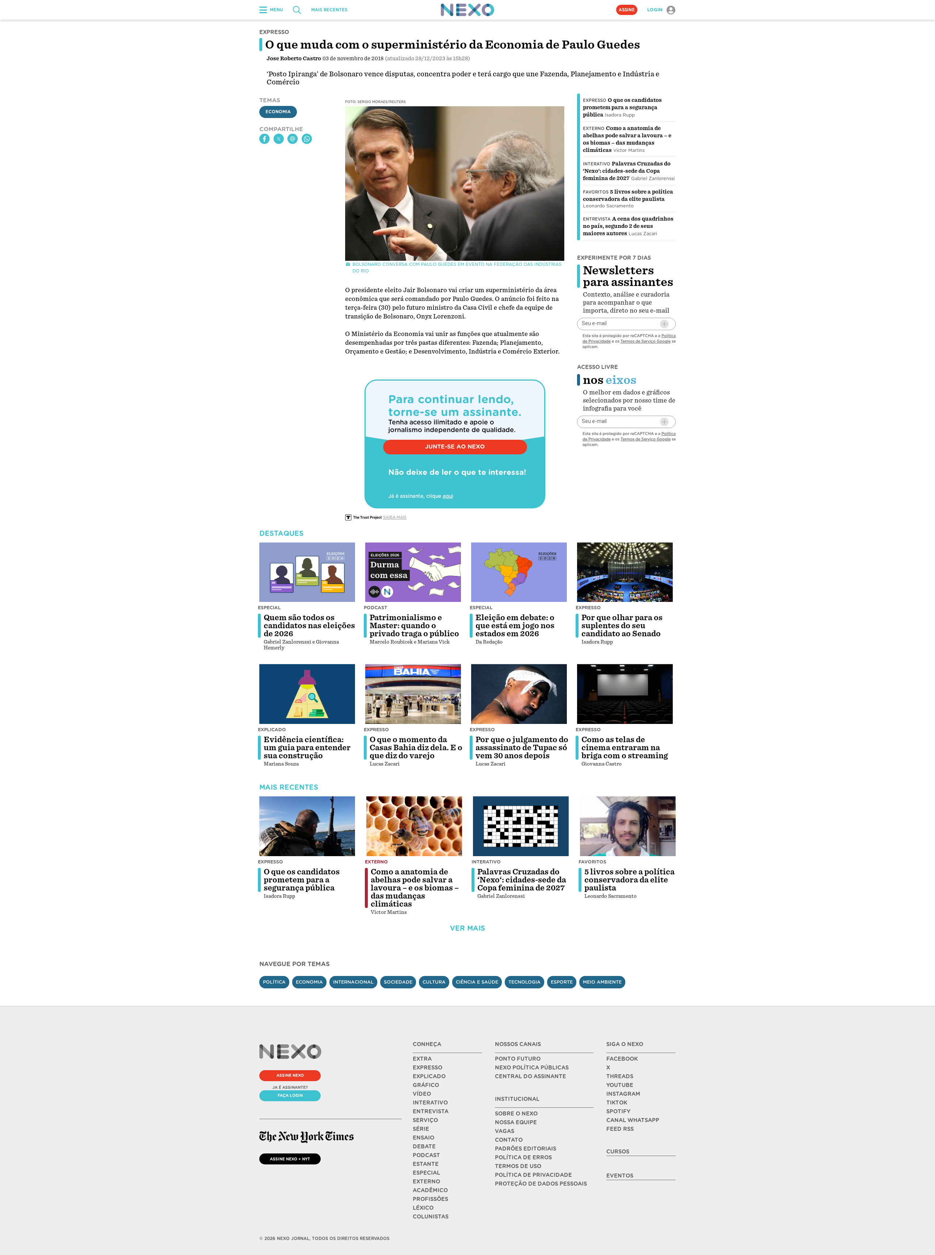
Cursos (617, 1152)
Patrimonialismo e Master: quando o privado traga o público (414, 626)
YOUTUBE (619, 1085)
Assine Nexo (290, 1075)
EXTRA (422, 1059)
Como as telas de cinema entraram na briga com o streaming (624, 748)
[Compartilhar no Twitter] (279, 139)
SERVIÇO (425, 1120)
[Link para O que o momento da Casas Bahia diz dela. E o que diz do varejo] (413, 694)
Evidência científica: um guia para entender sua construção (307, 748)
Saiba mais (395, 517)
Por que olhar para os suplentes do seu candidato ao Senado (622, 626)
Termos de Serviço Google (646, 341)
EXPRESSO (427, 1068)
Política (274, 982)
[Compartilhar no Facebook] (264, 139)
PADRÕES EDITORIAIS (525, 1149)
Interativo (596, 164)
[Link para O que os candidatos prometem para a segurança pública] (307, 826)
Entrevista (597, 219)
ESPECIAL (426, 1173)
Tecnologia (524, 982)
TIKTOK (616, 1103)
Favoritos (595, 192)
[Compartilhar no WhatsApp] (307, 139)
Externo (593, 128)
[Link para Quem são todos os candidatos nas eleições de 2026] (307, 572)
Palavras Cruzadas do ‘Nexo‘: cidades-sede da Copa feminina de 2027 (627, 171)
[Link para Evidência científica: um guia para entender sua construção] (307, 694)
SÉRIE (421, 1129)
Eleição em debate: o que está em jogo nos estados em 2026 (515, 626)
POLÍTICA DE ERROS (523, 1157)
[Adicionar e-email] (664, 324)
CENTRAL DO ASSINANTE (530, 1076)
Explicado (272, 729)
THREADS (619, 1076)
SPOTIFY (618, 1111)
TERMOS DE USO (518, 1166)
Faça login (290, 1095)
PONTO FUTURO (518, 1059)
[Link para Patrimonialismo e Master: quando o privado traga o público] (413, 572)
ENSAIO (423, 1138)
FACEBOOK (622, 1059)
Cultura (434, 982)
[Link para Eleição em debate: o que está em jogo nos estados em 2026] (519, 572)
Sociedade (398, 982)
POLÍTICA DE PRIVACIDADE (533, 1175)
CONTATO (509, 1140)
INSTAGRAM (623, 1094)
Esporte (562, 982)
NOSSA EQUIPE (516, 1122)
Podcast (375, 607)
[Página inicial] (467, 10)
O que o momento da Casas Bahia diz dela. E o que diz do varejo (416, 748)
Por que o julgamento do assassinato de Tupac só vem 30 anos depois (522, 748)
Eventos (619, 1176)
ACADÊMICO (430, 1190)
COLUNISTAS (431, 1217)
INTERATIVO (430, 1103)
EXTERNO (426, 1182)
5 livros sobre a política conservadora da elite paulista (629, 880)
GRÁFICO (426, 1085)
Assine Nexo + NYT (290, 1159)
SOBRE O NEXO (516, 1114)
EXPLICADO (429, 1076)
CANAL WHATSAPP (632, 1120)
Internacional (353, 982)
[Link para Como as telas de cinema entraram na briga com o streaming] (625, 694)
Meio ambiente (602, 982)
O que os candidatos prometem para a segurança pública (622, 107)
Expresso (594, 100)
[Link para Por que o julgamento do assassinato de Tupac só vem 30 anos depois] (519, 694)
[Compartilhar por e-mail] (292, 139)
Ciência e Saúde (477, 982)
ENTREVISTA (431, 1111)
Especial (269, 607)
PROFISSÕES (430, 1199)
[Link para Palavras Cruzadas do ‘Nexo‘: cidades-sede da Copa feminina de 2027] (521, 826)
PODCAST (426, 1155)
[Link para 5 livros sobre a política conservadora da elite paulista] (628, 826)
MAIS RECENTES (329, 9)
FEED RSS (620, 1129)
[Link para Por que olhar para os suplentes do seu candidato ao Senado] (625, 572)
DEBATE (424, 1146)
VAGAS (504, 1131)
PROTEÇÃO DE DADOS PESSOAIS (541, 1184)
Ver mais (467, 928)
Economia (278, 112)
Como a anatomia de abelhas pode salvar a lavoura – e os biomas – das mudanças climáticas (415, 888)
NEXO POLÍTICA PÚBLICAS (532, 1068)
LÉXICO (423, 1208)
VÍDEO (422, 1094)
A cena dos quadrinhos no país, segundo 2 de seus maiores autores (628, 226)
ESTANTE (426, 1164)
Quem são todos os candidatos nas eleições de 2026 (309, 626)
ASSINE (627, 9)
